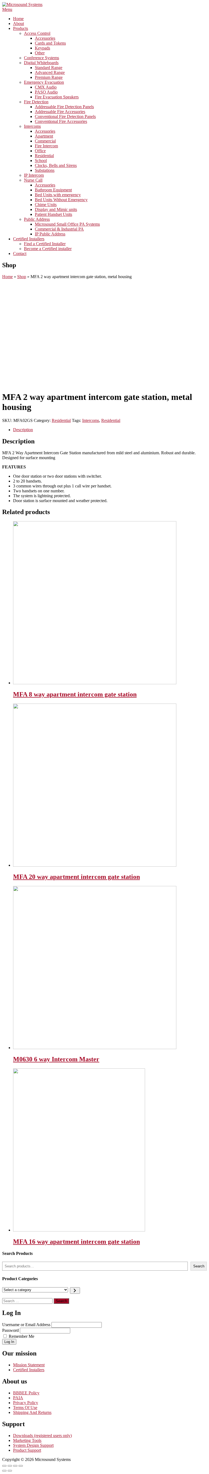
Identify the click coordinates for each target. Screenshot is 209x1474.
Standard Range (48, 67)
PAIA (18, 1397)
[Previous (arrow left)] (4, 1471)
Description (23, 429)
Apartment (44, 136)
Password (10, 1330)
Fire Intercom (46, 146)
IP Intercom (34, 175)
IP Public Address (50, 234)
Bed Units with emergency (58, 194)
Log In (9, 1342)
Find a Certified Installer (45, 243)
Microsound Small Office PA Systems (67, 224)
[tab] (110, 429)
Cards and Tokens (50, 43)
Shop (21, 276)
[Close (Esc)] (4, 1466)
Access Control (37, 33)
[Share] (10, 1466)
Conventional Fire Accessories (61, 121)
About (18, 23)
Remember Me (21, 1336)
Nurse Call (33, 180)
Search (198, 1266)
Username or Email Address (26, 1324)
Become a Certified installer (48, 248)
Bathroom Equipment (53, 190)
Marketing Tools (27, 1440)
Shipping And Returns (32, 1412)
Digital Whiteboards (41, 62)
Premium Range (49, 77)
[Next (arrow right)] (10, 1471)
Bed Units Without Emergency (61, 199)
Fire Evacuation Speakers (57, 97)
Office (40, 150)
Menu (7, 9)
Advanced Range (50, 72)
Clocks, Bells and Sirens (56, 165)
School (41, 160)
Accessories (45, 38)
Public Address (37, 219)
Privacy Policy (25, 1402)
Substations (44, 170)
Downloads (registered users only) (42, 1435)
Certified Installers (28, 239)
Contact (19, 253)
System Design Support (33, 1445)
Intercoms (32, 126)
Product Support (27, 1450)
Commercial (45, 141)
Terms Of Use (25, 1407)
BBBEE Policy (26, 1393)
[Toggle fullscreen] (15, 1466)
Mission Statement (29, 1365)
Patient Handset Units (53, 214)
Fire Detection (36, 101)
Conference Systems (41, 57)
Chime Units (46, 204)
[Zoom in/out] (21, 1466)
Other (40, 53)
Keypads (42, 48)
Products (20, 28)
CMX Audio (46, 87)
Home (18, 18)
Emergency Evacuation (44, 82)
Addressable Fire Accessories (60, 111)
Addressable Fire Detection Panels (64, 106)
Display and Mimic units (56, 209)
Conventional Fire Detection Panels (65, 116)
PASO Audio (46, 92)
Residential (44, 155)
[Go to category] (75, 1290)
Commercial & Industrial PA (59, 229)
